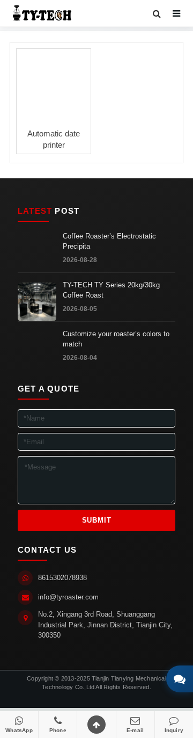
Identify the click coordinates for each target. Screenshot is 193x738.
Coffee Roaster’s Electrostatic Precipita (109, 241)
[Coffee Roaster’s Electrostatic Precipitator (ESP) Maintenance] (37, 253)
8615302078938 (62, 578)
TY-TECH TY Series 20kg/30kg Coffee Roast (111, 290)
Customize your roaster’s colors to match (116, 339)
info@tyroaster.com (68, 597)
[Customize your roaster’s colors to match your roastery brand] (37, 350)
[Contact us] (179, 678)
